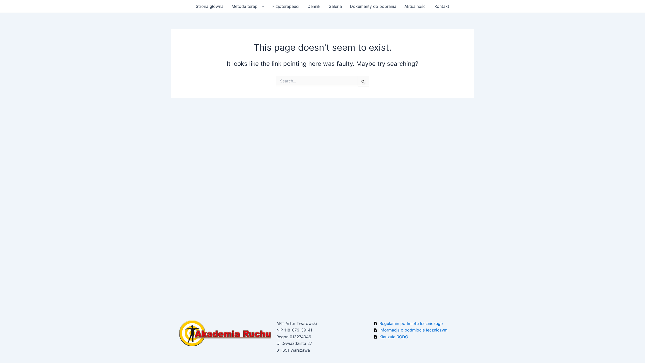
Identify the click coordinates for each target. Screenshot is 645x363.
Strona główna (209, 6)
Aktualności (415, 6)
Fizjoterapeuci (285, 6)
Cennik (313, 6)
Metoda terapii (246, 6)
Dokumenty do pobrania (373, 6)
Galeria (335, 6)
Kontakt (442, 6)
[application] (262, 6)
